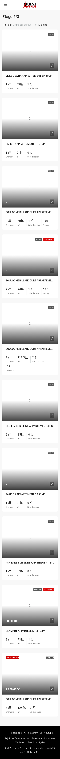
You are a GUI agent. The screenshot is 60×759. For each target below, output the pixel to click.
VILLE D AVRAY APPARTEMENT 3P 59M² (29, 75)
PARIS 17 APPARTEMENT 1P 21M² (25, 143)
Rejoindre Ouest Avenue (16, 738)
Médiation (20, 742)
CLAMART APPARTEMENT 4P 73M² (26, 630)
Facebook (16, 733)
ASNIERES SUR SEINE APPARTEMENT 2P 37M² (32, 562)
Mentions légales (36, 742)
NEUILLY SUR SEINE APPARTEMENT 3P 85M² (31, 426)
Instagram (32, 733)
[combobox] (24, 24)
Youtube (48, 733)
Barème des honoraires (43, 738)
